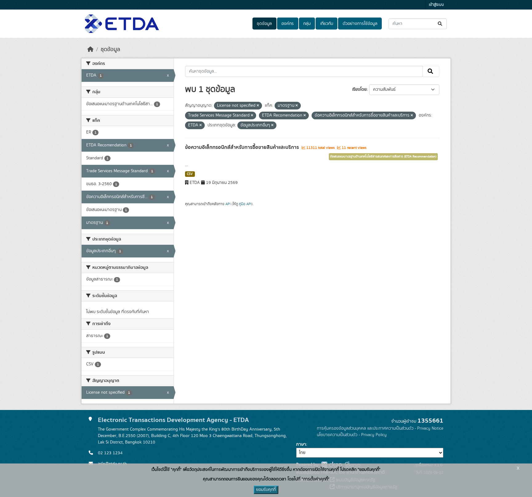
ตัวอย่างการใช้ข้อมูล (360, 24)
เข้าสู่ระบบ (436, 5)
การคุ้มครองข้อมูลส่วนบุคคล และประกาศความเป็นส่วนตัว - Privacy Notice (380, 428)
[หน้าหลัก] (90, 50)
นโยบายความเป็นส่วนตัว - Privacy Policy (352, 435)
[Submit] (440, 23)
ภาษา (301, 444)
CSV (190, 174)
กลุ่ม (307, 24)
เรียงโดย (359, 89)
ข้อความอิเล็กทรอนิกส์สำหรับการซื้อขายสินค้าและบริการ (242, 147)
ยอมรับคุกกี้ (266, 490)
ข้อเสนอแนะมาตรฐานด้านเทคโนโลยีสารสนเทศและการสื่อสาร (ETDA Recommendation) (383, 156)
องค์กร (287, 24)
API (228, 204)
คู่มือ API (245, 204)
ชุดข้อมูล (264, 24)
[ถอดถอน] (258, 105)
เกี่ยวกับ (326, 24)
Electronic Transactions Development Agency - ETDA (173, 420)
